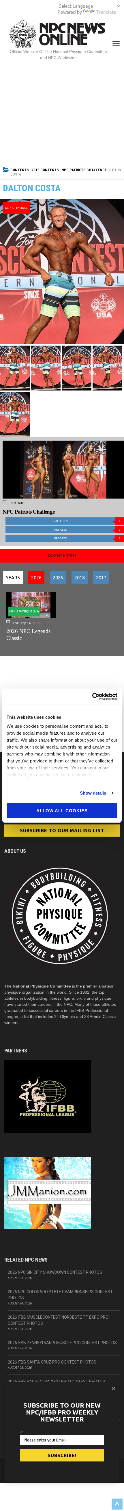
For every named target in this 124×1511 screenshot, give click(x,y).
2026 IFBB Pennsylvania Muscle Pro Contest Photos (62, 1342)
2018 (79, 577)
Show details (93, 793)
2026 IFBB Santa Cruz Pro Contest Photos (52, 1362)
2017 (101, 577)
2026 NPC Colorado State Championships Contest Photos (60, 1294)
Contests (19, 170)
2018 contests (45, 170)
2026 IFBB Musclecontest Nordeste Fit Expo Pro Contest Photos (58, 1320)
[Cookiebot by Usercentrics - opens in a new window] (92, 696)
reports (87, 538)
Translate (106, 12)
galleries (87, 521)
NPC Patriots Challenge (84, 170)
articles (87, 530)
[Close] (113, 1388)
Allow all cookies (62, 810)
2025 (58, 577)
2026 (36, 577)
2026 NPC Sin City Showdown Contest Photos (55, 1272)
